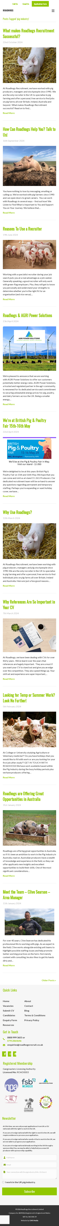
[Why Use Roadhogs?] (29, 540)
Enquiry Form (10, 1020)
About (27, 1001)
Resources (8, 1025)
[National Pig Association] (11, 1085)
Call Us (15, 3)
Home (6, 1001)
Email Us (26, 3)
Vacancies (8, 1005)
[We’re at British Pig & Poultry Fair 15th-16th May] (29, 451)
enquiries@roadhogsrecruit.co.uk (25, 1044)
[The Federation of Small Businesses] (28, 1085)
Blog (26, 1010)
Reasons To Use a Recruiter (22, 229)
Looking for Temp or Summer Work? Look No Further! (29, 697)
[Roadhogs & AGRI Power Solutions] (29, 348)
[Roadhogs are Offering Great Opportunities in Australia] (29, 827)
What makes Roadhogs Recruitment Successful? (28, 33)
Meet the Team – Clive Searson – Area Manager (26, 894)
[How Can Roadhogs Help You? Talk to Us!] (29, 165)
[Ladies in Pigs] (11, 1105)
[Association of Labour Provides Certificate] (45, 1105)
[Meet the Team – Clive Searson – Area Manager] (29, 921)
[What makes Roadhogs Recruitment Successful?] (29, 64)
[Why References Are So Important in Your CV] (29, 635)
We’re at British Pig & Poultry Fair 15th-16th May (24, 423)
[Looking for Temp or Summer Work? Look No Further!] (29, 729)
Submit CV (8, 1010)
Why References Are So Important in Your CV (29, 604)
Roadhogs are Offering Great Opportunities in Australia (23, 796)
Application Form (40, 3)
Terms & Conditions (34, 1015)
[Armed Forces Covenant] (28, 1105)
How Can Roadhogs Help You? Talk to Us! (29, 132)
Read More (9, 113)
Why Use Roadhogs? (17, 512)
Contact (28, 1005)
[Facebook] (4, 1054)
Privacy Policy (31, 1020)
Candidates (9, 1015)
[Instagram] (10, 1054)
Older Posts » (49, 980)
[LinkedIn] (14, 1054)
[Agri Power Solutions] (45, 1085)
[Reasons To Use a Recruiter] (29, 254)
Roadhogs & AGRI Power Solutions (27, 315)
